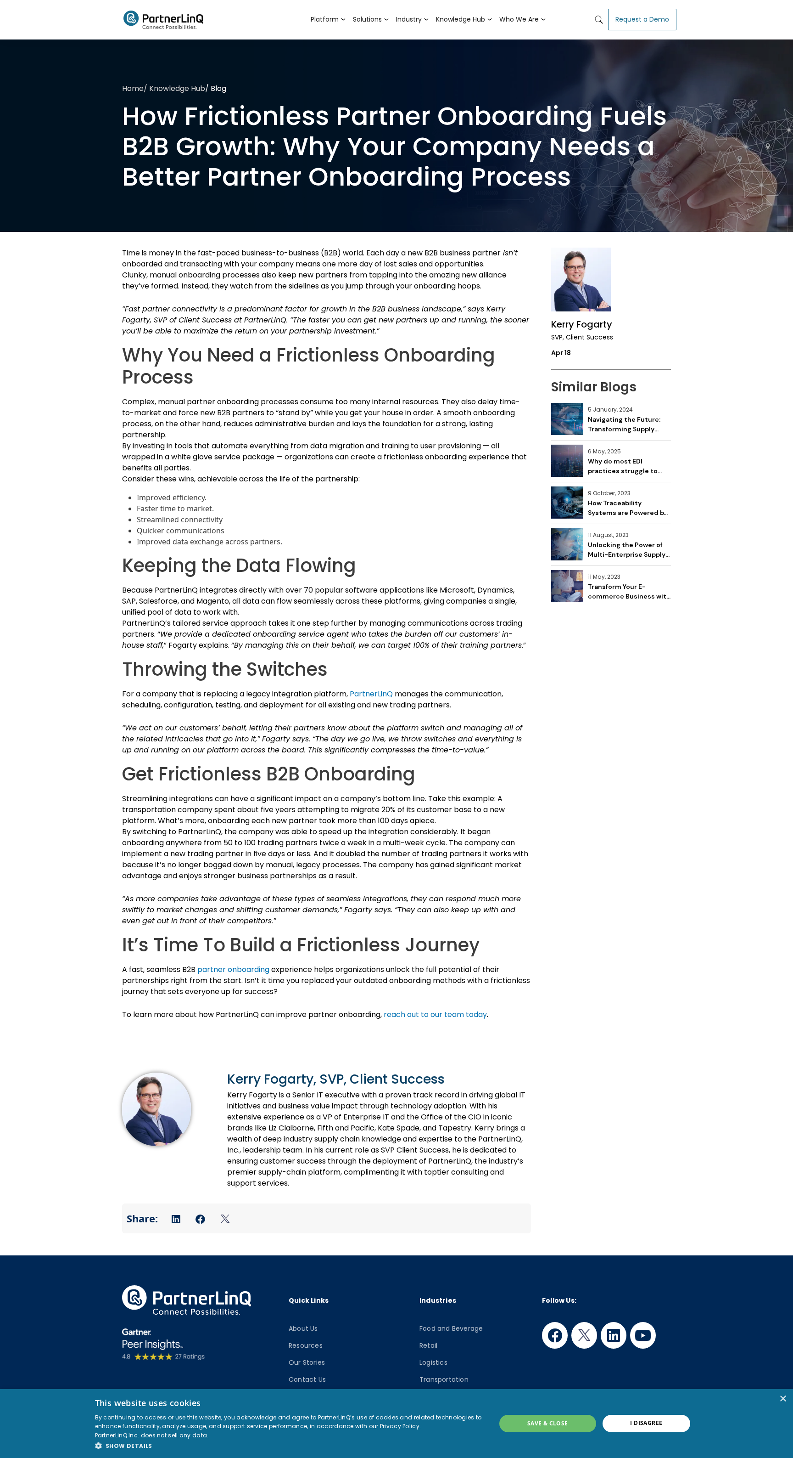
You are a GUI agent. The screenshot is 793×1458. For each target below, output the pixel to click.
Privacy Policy (399, 1426)
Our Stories (307, 1362)
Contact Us (307, 1379)
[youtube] (643, 1335)
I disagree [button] (646, 1423)
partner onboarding (233, 969)
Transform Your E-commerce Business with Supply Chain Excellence (629, 591)
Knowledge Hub (460, 19)
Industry (409, 19)
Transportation (444, 1379)
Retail (428, 1345)
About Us (303, 1328)
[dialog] (396, 1423)
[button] (289, 1445)
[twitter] (584, 1335)
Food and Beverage (451, 1328)
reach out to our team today (435, 1014)
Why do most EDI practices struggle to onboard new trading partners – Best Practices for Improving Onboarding (626, 466)
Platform (325, 19)
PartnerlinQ (160, 19)
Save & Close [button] (547, 1423)
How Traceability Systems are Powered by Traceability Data (627, 507)
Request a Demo (642, 19)
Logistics (433, 1362)
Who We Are (519, 19)
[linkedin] (613, 1335)
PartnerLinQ (371, 694)
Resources (306, 1345)
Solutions (367, 19)
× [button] (782, 1399)
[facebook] (555, 1335)
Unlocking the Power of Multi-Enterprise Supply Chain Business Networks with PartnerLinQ (629, 549)
